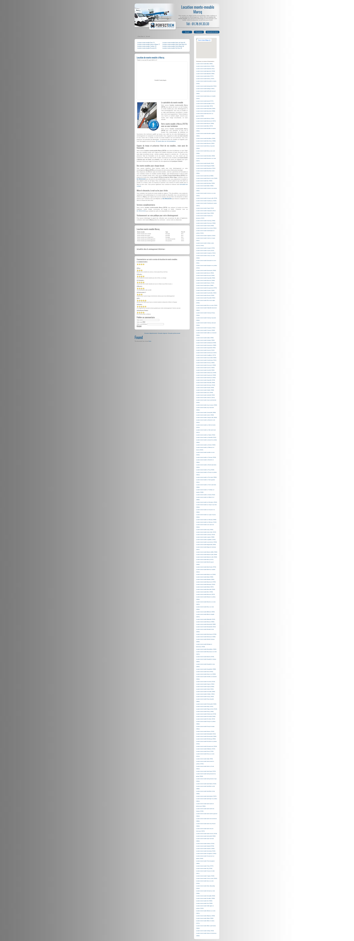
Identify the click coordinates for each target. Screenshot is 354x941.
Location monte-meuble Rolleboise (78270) (205, 748)
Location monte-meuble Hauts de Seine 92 (173, 42)
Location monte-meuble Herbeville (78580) (205, 382)
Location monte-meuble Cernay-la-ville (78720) (206, 198)
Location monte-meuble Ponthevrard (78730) (206, 714)
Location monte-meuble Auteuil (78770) (204, 101)
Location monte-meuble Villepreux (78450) (205, 915)
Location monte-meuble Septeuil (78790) (205, 846)
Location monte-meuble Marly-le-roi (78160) (206, 574)
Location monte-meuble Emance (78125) (205, 282)
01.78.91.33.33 (141, 179)
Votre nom (139, 320)
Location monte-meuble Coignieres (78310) (205, 235)
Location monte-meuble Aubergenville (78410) (206, 86)
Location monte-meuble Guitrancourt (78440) (206, 372)
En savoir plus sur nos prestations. (166, 141)
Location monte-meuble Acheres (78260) (205, 66)
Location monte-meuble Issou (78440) (204, 392)
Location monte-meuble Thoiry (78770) (204, 866)
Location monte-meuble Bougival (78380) (205, 165)
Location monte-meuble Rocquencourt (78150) (206, 746)
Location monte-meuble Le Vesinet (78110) (205, 494)
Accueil (187, 32)
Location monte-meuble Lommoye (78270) (205, 534)
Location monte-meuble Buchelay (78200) (205, 183)
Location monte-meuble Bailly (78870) (204, 106)
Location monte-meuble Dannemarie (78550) (206, 270)
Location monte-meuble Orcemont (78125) (205, 681)
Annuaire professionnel (174, 333)
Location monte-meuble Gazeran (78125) (205, 350)
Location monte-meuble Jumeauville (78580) (206, 412)
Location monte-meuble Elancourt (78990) (205, 280)
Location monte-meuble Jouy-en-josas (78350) (206, 405)
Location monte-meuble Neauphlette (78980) (206, 669)
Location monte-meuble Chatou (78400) (205, 213)
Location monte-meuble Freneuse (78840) (205, 330)
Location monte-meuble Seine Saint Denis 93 (174, 44)
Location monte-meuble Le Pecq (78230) (205, 469)
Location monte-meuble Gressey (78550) (205, 362)
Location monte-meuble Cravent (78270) (205, 250)
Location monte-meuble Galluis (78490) (205, 337)
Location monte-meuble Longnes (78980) (205, 537)
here (150, 341)
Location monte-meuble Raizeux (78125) (205, 731)
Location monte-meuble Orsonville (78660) (205, 691)
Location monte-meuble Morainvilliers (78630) (206, 649)
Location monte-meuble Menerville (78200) (205, 589)
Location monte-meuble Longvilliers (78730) (206, 539)
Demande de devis (212, 32)
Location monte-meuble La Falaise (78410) (205, 434)
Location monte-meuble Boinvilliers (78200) (205, 138)
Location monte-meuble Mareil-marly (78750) (206, 567)
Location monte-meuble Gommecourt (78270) (206, 352)
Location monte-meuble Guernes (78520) (205, 367)
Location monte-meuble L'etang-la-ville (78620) (206, 417)
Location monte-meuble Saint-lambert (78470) (206, 796)
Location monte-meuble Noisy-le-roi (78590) (206, 674)
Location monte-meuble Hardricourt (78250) (206, 377)
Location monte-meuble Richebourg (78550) (206, 738)
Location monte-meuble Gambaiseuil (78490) (206, 342)
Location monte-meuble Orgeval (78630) (205, 686)
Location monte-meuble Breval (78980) (204, 175)
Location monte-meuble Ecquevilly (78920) (205, 278)
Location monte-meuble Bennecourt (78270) (206, 121)
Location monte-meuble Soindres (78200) (205, 848)
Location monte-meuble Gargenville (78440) (206, 347)
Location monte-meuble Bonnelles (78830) (205, 155)
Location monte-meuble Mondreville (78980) (206, 624)
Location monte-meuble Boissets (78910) (205, 143)
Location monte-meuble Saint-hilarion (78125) (206, 783)
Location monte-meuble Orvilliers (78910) (205, 694)
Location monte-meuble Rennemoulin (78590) (206, 736)
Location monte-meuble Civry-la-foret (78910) (206, 228)
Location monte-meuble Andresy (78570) (205, 78)
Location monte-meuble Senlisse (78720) (205, 843)
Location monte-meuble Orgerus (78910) (205, 684)
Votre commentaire (142, 324)
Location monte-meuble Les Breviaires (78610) (206, 502)
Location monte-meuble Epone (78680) (204, 285)
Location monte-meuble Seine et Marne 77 (148, 44)
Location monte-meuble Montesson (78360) (206, 636)
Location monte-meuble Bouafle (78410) (205, 163)
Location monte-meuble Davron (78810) (205, 273)
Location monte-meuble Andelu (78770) (205, 76)
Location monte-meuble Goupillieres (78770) (206, 355)
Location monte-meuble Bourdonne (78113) (205, 168)
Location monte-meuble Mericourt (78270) (205, 594)
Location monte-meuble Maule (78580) (204, 577)
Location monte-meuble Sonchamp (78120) (205, 851)
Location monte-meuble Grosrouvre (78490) (206, 365)
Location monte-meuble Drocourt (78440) (205, 275)
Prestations (199, 32)
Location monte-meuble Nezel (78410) (204, 671)
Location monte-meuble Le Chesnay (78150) (206, 457)
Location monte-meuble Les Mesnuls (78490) (206, 519)
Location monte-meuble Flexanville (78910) (205, 297)
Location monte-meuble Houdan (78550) (205, 387)
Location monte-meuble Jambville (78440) (205, 395)
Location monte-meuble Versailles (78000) (205, 898)
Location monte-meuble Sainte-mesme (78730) (206, 833)
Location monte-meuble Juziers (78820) (205, 415)
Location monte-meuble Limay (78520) (204, 529)
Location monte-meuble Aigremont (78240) (205, 71)
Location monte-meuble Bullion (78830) (204, 185)
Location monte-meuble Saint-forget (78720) (206, 771)
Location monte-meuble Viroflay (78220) (205, 930)
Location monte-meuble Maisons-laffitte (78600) (206, 552)
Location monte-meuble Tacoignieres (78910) (206, 853)
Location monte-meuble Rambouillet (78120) (206, 733)
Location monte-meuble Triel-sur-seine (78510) (206, 878)
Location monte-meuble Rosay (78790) (205, 751)
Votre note (139, 322)
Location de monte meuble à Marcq (150, 57)
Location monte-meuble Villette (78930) (204, 918)
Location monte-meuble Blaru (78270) (204, 126)
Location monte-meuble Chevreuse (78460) (206, 223)
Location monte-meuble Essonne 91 (146, 48)
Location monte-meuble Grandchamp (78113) (206, 360)
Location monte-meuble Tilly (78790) (204, 868)
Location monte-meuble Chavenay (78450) (205, 220)
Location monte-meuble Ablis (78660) (204, 63)
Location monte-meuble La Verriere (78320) (205, 444)
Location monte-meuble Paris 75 (146, 42)
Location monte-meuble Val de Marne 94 (173, 46)
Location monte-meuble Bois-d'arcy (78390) (206, 140)
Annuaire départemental (150, 333)
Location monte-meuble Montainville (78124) (206, 626)
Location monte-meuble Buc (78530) (204, 180)
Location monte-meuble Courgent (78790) (205, 248)
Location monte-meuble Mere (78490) (204, 591)
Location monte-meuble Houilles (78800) (205, 390)
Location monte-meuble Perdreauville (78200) (206, 704)
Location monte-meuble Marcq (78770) (204, 559)
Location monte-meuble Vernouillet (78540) (205, 895)
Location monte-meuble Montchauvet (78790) (206, 634)
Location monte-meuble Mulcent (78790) (205, 656)
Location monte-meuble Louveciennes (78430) (206, 542)
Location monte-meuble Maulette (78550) (205, 579)
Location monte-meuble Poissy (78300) (205, 711)
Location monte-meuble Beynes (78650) (205, 123)
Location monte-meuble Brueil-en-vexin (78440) (206, 178)
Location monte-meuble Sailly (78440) (204, 758)
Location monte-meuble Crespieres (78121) (206, 253)
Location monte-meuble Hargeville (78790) (205, 380)
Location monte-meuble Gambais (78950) (205, 340)
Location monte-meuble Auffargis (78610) (205, 88)
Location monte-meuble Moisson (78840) (205, 621)
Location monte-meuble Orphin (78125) (205, 689)
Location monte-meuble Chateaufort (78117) (206, 210)
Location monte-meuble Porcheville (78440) (205, 716)
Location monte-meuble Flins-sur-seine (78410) (206, 305)
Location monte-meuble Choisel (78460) (205, 225)
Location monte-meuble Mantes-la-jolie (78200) (206, 554)
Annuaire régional (162, 333)
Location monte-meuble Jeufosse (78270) (205, 397)
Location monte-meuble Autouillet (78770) (205, 103)
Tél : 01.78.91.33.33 (197, 23)
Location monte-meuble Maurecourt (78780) (206, 581)
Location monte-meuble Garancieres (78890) (206, 345)
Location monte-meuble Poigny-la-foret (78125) (206, 709)
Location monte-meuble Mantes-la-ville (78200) (206, 557)
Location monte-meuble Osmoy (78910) (205, 696)
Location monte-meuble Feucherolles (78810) (206, 292)
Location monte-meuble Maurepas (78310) (205, 584)
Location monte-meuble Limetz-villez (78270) (206, 532)
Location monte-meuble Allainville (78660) (205, 73)
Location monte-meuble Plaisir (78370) (204, 706)
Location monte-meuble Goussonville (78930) (206, 357)
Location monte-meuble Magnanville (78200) (206, 544)
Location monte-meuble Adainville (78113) (205, 68)
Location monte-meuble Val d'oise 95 (172, 48)
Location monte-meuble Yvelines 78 (146, 46)
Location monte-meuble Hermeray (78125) (205, 385)
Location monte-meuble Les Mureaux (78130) (206, 522)
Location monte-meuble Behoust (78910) (205, 118)
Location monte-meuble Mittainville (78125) (205, 619)
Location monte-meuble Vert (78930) (204, 900)
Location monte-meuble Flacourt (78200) (205, 295)
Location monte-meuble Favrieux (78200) (205, 290)
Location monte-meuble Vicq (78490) (204, 903)
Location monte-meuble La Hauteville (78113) (206, 437)
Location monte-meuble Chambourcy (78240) (206, 200)
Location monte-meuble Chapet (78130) (205, 208)
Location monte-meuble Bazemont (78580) (205, 111)
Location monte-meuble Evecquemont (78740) (206, 287)
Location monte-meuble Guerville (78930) (205, 370)
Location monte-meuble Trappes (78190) (205, 875)
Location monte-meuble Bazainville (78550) (205, 108)
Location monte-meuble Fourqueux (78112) (205, 327)
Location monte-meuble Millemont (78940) (205, 611)
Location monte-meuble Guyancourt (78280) (206, 375)
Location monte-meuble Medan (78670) (205, 586)
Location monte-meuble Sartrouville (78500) (206, 836)
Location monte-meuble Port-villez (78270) (205, 719)
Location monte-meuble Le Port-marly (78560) (206, 477)
